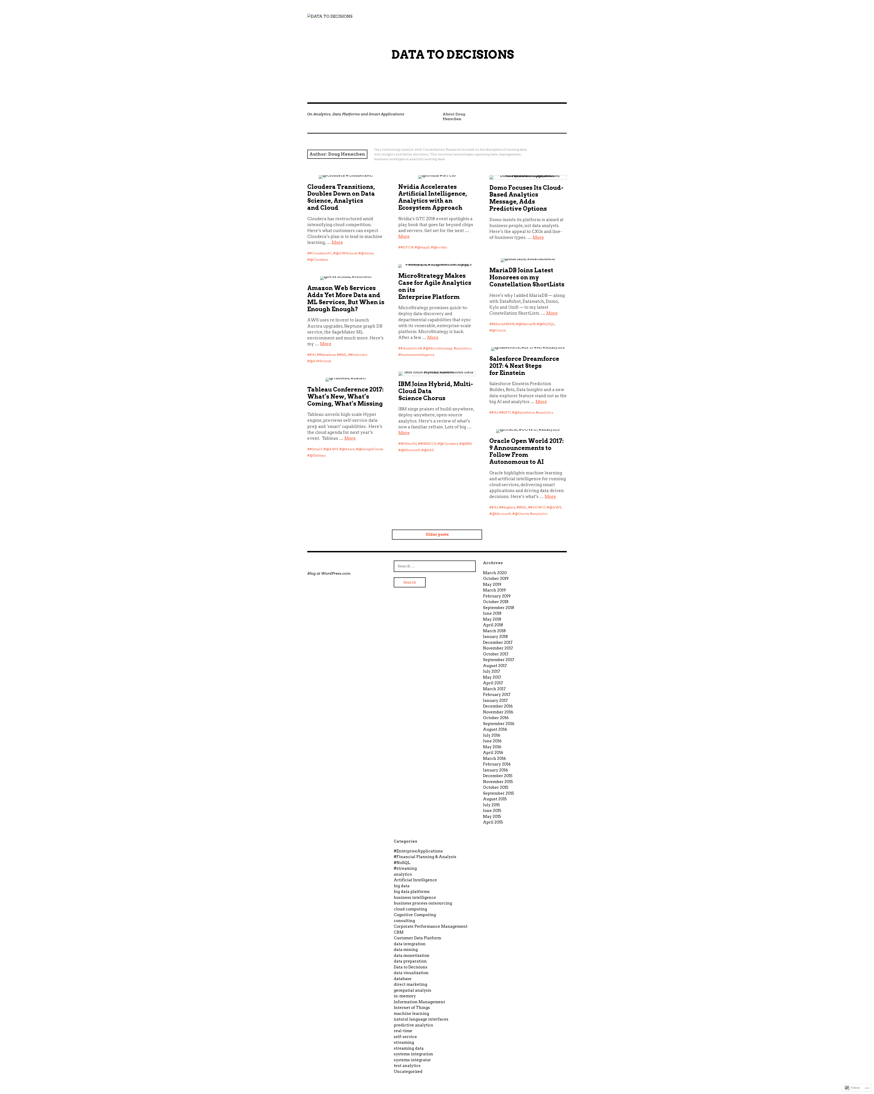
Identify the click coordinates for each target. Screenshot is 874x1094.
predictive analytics (413, 1025)
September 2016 (498, 723)
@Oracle (499, 330)
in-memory (405, 996)
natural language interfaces (421, 1019)
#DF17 (506, 412)
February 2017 (497, 694)
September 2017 (498, 659)
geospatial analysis (412, 990)
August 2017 (495, 665)
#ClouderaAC (321, 253)
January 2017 (495, 700)
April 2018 (493, 625)
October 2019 (496, 578)
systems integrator (412, 1060)
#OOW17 (538, 507)
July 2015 (491, 805)
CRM (399, 932)
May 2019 (492, 584)
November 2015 (498, 781)
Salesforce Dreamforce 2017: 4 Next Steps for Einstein (524, 365)
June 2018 (492, 613)
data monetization (411, 955)
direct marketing (410, 984)
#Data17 (316, 449)
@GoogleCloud (370, 449)
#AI (313, 354)
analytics (463, 348)
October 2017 (495, 654)
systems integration (413, 1054)
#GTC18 (407, 247)
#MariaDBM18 (503, 324)
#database (327, 354)
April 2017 (493, 683)
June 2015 (492, 810)
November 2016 (498, 712)
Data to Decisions (410, 967)
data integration (410, 944)
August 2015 (495, 799)
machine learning (411, 1013)
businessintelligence (417, 354)
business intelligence (415, 897)
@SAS (429, 450)
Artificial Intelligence (415, 880)
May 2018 (492, 619)
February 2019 (497, 596)
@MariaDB (527, 324)
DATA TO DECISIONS (452, 55)
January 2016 (495, 770)
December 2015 (497, 775)
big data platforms (412, 891)
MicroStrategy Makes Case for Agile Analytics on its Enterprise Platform (434, 286)
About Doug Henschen (454, 116)
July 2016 (491, 735)
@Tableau (318, 455)
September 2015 (498, 793)
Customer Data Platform (417, 938)
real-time (403, 1030)
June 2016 (492, 741)
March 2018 (494, 631)
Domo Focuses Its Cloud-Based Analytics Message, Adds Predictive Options (526, 198)
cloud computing (410, 909)
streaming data (409, 1048)
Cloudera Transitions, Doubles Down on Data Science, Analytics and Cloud (341, 197)
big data (401, 886)
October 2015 (495, 787)
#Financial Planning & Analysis (425, 856)
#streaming (405, 868)
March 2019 (494, 590)
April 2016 (493, 752)
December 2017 (498, 642)
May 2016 (492, 747)
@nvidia (440, 247)
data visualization (411, 972)
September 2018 (498, 607)
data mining (406, 949)
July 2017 (491, 671)
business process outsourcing (423, 903)
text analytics (407, 1065)
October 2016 (496, 717)
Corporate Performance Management (430, 926)
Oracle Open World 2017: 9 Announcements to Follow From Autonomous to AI (526, 451)
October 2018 (495, 601)
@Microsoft (410, 450)
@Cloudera (319, 259)
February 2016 (497, 764)
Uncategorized (408, 1071)
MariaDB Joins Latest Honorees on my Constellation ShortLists (526, 277)
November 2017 (498, 648)
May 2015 (492, 816)
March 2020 (495, 573)
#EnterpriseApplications (418, 851)
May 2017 (492, 677)
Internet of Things (412, 1007)
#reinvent (359, 354)
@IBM (467, 443)
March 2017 (494, 689)
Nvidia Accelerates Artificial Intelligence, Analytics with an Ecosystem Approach (432, 197)
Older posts (437, 534)
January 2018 (495, 636)
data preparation (410, 961)
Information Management (419, 1002)
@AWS (332, 449)
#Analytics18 (411, 348)
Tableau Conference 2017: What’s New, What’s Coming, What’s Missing (345, 396)
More (337, 242)
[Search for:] (435, 566)
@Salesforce (524, 412)
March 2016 (494, 758)
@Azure (367, 253)
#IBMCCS (428, 443)
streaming (404, 1042)
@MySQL (547, 324)
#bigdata (508, 507)
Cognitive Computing (415, 914)
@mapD (423, 247)
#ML (343, 354)
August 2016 (495, 729)
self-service (405, 1036)
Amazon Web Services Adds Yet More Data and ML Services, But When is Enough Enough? (345, 298)
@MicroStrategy (439, 348)
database (403, 978)
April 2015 (493, 822)
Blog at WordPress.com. (329, 573)
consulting (404, 920)
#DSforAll (409, 443)
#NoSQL (402, 862)
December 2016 (498, 706)
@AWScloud (346, 253)
